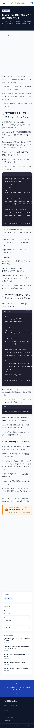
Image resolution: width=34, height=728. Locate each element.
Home (6, 714)
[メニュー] (3, 3)
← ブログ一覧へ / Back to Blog (10, 35)
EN (31, 2)
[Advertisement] (17, 55)
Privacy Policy (9, 717)
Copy (28, 174)
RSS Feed (7, 720)
